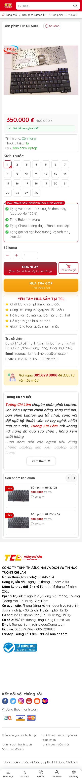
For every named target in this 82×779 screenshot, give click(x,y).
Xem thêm (39, 461)
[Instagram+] (21, 701)
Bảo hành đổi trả (12, 749)
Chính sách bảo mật (56, 744)
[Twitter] (13, 701)
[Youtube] (29, 701)
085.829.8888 (45, 375)
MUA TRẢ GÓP (41, 285)
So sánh (54, 25)
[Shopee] (37, 701)
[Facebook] (5, 701)
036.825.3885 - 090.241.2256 (38, 359)
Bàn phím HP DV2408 (45, 514)
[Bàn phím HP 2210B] (18, 495)
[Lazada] (45, 701)
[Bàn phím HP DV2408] (18, 522)
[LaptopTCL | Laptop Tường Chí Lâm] (8, 6)
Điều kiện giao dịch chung (19, 735)
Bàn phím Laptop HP (34, 14)
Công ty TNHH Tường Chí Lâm (56, 762)
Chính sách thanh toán (17, 744)
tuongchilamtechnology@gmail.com (41, 354)
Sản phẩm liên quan (20, 478)
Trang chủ (11, 14)
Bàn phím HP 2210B (44, 487)
